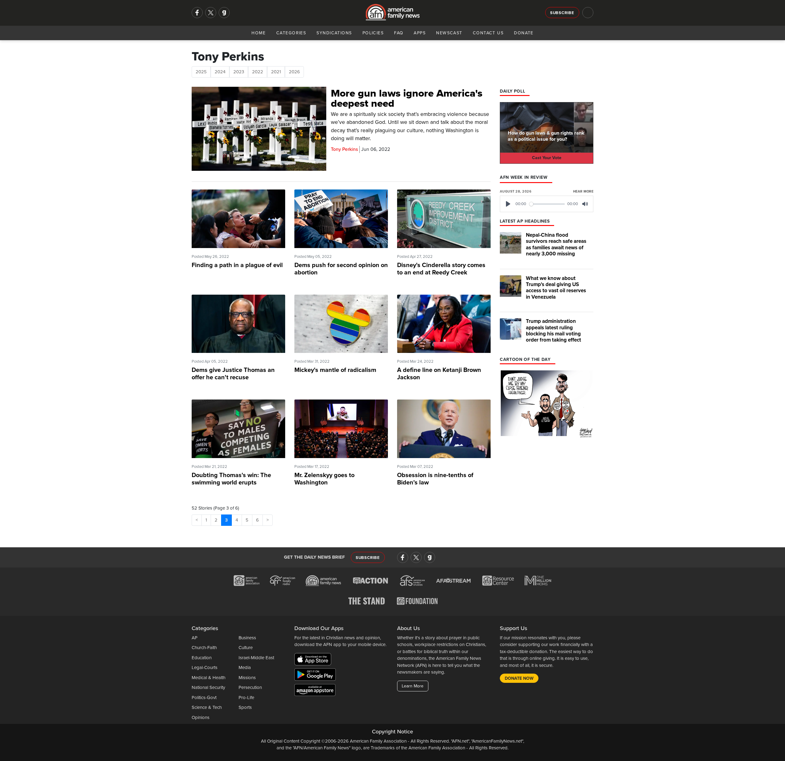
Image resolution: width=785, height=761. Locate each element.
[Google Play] (316, 675)
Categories (291, 33)
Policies (373, 33)
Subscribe (562, 12)
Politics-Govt (204, 697)
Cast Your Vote (546, 157)
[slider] (547, 204)
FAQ (398, 33)
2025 (201, 72)
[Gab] (224, 12)
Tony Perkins (344, 149)
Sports (245, 707)
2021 (276, 72)
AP (194, 638)
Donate (524, 33)
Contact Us (488, 33)
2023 (238, 72)
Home (258, 33)
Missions (247, 677)
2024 (220, 72)
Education (202, 657)
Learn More (412, 686)
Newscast (449, 33)
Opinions (200, 717)
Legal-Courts (204, 667)
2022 (257, 72)
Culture (246, 647)
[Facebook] (197, 12)
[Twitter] (210, 12)
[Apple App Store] (314, 660)
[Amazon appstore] (314, 691)
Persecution (250, 687)
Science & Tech (207, 707)
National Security (208, 687)
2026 (294, 72)
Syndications (334, 33)
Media (245, 667)
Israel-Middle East (256, 657)
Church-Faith (204, 647)
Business (247, 638)
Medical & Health (208, 677)
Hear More (583, 191)
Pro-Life (246, 697)
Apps (420, 33)
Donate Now (519, 678)
